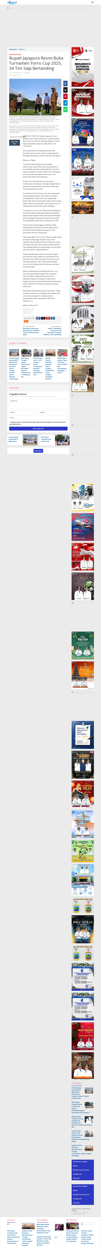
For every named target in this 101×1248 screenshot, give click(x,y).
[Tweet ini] (65, 90)
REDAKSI (85, 1212)
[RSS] (26, 321)
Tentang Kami (77, 1212)
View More (38, 451)
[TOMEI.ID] (12, 2)
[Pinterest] (48, 318)
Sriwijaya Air (77, 1174)
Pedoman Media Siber (78, 1214)
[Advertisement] (50, 31)
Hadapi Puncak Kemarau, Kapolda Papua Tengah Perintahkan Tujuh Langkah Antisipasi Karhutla (49, 368)
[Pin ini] (65, 96)
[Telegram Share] (65, 103)
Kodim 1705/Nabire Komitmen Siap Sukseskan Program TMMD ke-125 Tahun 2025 (52, 330)
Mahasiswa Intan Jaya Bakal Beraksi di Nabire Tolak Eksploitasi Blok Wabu (31, 330)
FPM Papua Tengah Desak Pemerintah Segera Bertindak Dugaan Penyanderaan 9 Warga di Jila (13, 1237)
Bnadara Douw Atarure (81, 1170)
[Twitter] (43, 318)
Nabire (75, 1166)
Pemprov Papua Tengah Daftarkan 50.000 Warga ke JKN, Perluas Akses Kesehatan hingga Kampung (87, 1237)
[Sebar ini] (65, 83)
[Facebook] (38, 318)
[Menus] (92, 2)
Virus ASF (76, 1178)
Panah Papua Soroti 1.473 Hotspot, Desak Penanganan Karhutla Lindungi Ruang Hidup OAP (38, 366)
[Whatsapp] (65, 109)
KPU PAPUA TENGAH (80, 1162)
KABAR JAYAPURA (15, 54)
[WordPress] (53, 318)
